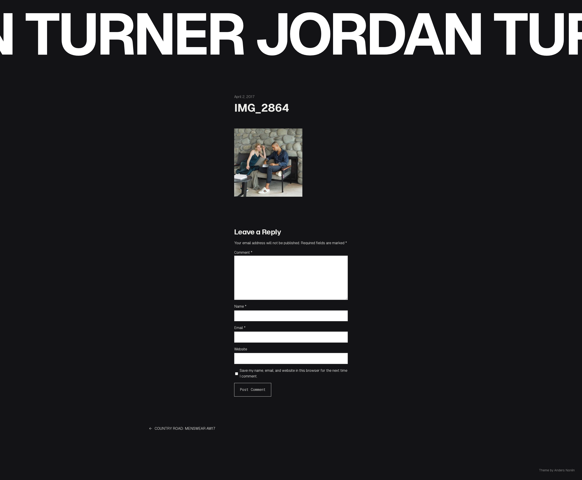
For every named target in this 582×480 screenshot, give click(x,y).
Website (240, 349)
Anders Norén (564, 470)
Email (240, 328)
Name (240, 306)
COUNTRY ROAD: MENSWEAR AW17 (185, 428)
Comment (243, 252)
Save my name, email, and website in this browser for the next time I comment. (293, 373)
